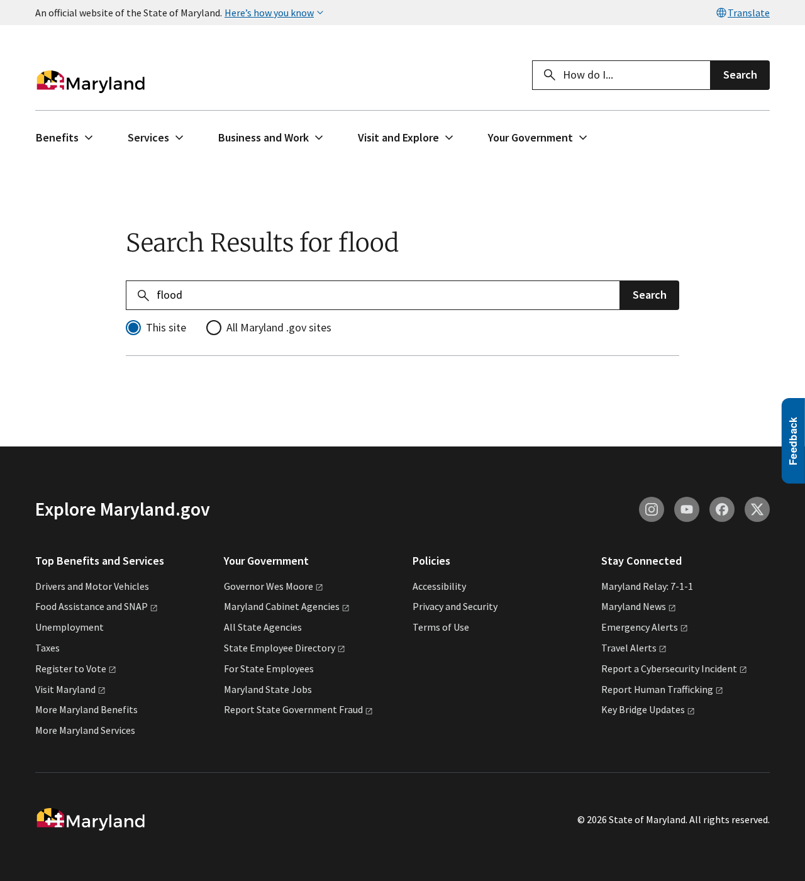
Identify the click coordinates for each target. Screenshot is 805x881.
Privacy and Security (455, 606)
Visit (65, 689)
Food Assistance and (91, 606)
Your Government (530, 137)
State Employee (279, 647)
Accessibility (439, 586)
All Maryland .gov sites (278, 327)
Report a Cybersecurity (669, 668)
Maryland (633, 606)
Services (148, 137)
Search (740, 74)
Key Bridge (643, 709)
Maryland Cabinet (282, 606)
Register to (70, 668)
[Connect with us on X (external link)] (757, 509)
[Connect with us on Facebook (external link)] (722, 509)
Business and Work (263, 137)
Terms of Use (441, 627)
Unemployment (69, 627)
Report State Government (293, 709)
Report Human (657, 689)
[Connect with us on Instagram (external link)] (651, 509)
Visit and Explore (398, 137)
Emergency (639, 627)
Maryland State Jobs (268, 689)
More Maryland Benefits (86, 709)
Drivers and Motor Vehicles (92, 586)
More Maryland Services (85, 730)
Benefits (57, 137)
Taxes (47, 647)
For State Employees (269, 668)
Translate (749, 12)
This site (166, 327)
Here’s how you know (269, 12)
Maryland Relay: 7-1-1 (647, 586)
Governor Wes (268, 586)
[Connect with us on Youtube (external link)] (686, 509)
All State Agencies (263, 627)
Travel (629, 647)
